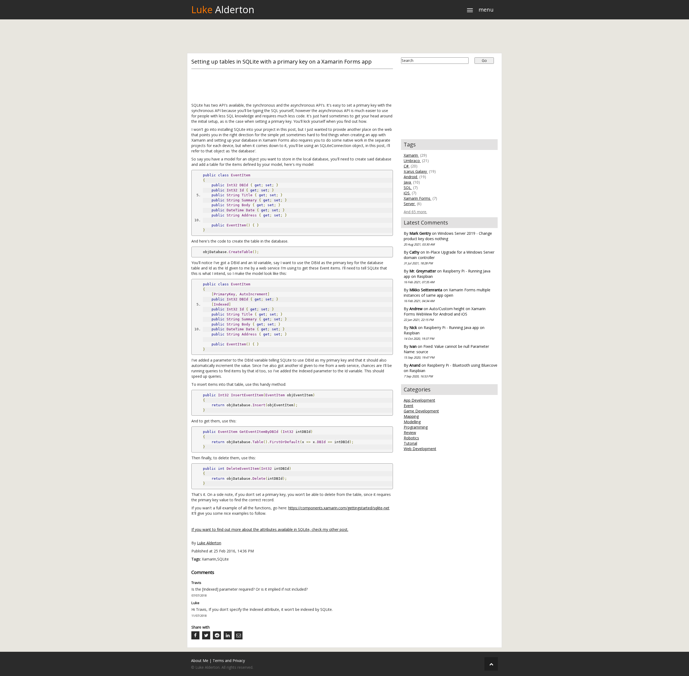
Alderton (222, 9)
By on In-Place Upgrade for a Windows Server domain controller (449, 257)
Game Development (421, 411)
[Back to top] (491, 664)
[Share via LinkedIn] (228, 635)
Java (408, 182)
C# (407, 166)
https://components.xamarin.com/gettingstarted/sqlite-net (338, 507)
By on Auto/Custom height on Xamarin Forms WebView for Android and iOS (445, 314)
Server (410, 203)
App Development (419, 400)
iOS (407, 192)
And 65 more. (415, 211)
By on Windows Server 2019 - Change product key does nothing (448, 238)
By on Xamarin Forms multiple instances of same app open (447, 295)
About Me (199, 660)
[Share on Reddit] (217, 635)
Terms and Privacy (229, 660)
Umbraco (412, 160)
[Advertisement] (344, 36)
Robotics (411, 437)
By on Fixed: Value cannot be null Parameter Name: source (446, 351)
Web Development (420, 448)
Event (408, 405)
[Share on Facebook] (195, 635)
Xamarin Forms (417, 198)
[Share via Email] (238, 635)
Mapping (411, 416)
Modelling (412, 421)
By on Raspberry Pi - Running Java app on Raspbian (447, 276)
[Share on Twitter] (206, 635)
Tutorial (410, 443)
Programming (416, 427)
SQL (408, 187)
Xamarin (411, 155)
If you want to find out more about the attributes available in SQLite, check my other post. (269, 529)
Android (411, 176)
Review (410, 432)
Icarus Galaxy (416, 171)
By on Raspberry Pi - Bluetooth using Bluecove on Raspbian (450, 370)
